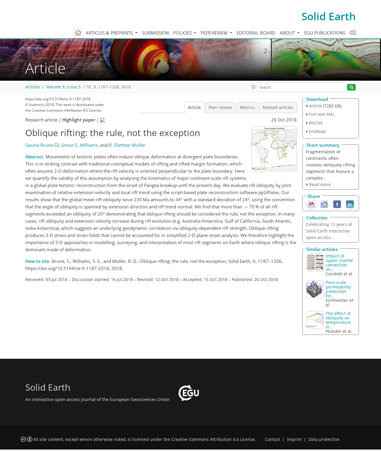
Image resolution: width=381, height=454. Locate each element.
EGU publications (324, 33)
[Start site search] (351, 87)
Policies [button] (183, 33)
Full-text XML (322, 114)
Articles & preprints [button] (110, 33)
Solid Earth (329, 16)
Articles (32, 87)
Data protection (324, 439)
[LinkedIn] (350, 204)
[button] (254, 87)
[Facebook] (337, 204)
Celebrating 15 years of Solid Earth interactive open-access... (329, 230)
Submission (155, 33)
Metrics (247, 107)
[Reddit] (324, 204)
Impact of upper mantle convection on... (339, 262)
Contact (272, 439)
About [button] (288, 33)
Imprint (294, 439)
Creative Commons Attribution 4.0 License (213, 439)
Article (194, 107)
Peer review (220, 107)
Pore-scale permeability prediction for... (338, 289)
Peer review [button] (215, 33)
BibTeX (316, 123)
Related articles (278, 107)
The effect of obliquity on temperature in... (338, 320)
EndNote (317, 131)
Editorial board (256, 33)
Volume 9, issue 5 (63, 87)
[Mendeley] (311, 204)
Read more (320, 184)
